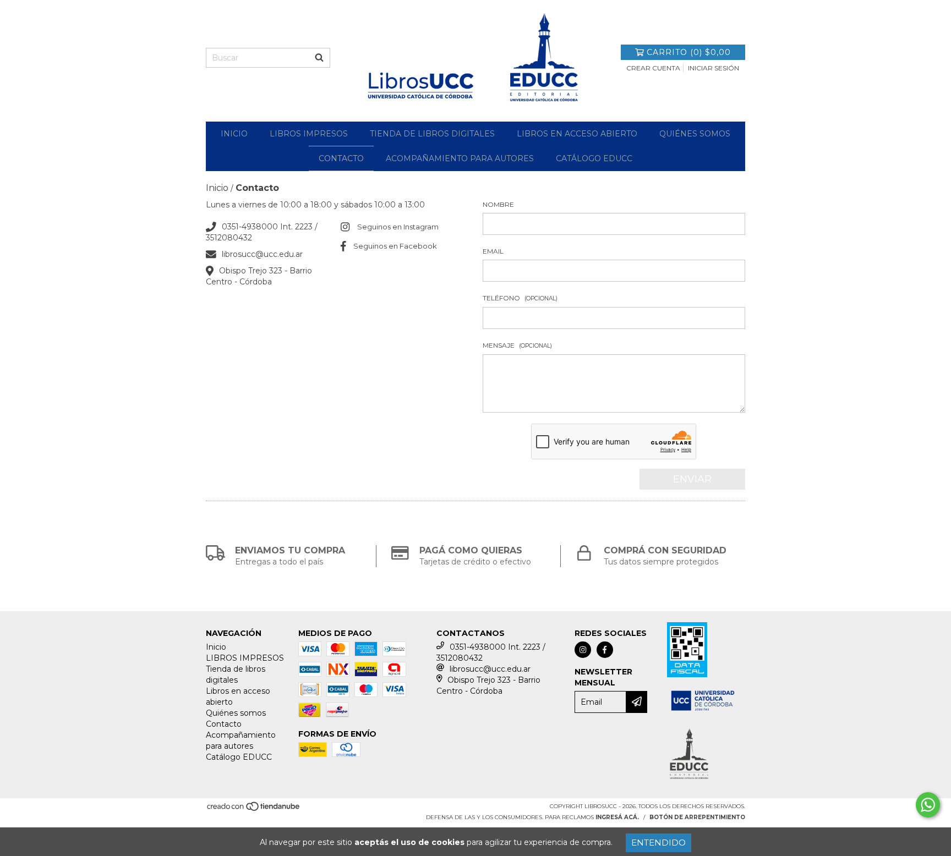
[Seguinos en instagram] (583, 649)
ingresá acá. (617, 817)
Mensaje (517, 345)
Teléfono (520, 298)
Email (493, 251)
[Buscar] (319, 58)
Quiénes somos (694, 134)
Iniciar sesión (713, 68)
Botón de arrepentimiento (697, 817)
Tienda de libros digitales (432, 134)
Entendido (658, 842)
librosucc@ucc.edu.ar (262, 254)
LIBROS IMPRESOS (309, 134)
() (689, 52)
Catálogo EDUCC (594, 158)
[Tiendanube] (254, 809)
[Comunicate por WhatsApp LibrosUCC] (928, 804)
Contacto (341, 158)
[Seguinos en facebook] (605, 649)
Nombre (498, 204)
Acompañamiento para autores (460, 158)
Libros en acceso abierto (577, 134)
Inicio (234, 134)
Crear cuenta (653, 68)
